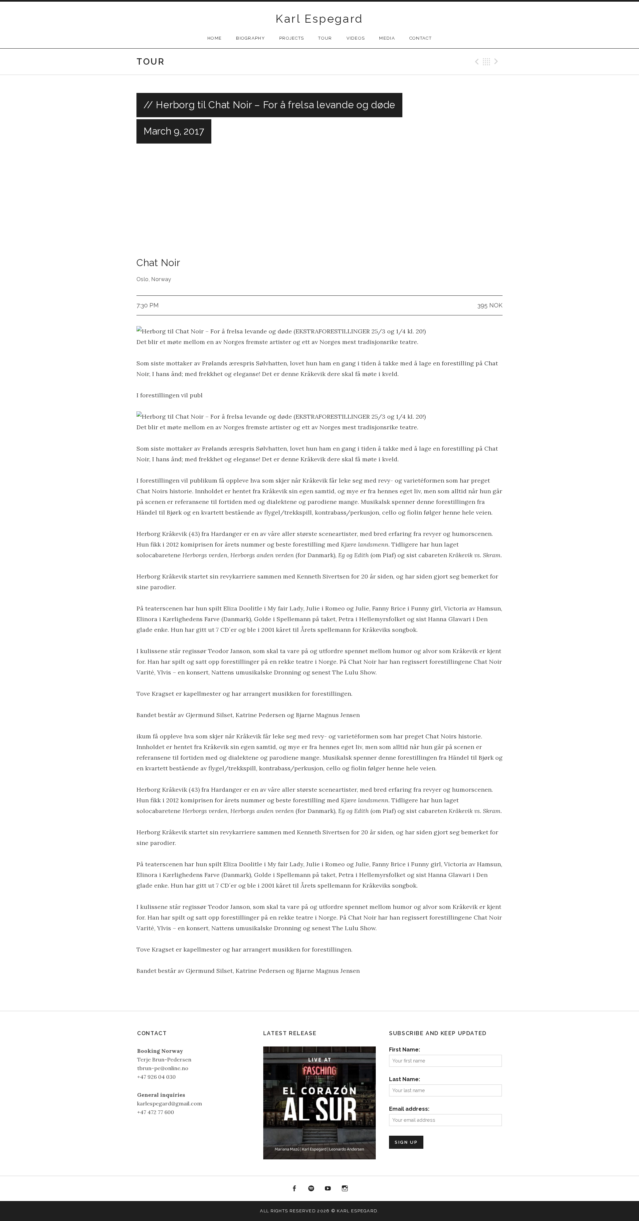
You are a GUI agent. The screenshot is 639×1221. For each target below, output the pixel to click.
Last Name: (404, 1079)
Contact (420, 38)
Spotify (311, 1189)
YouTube (328, 1189)
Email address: (409, 1109)
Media (387, 38)
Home (214, 38)
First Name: (404, 1049)
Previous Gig (476, 61)
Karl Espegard (319, 18)
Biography (250, 38)
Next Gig (497, 61)
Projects (291, 38)
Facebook (294, 1189)
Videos (355, 38)
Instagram (345, 1189)
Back (486, 61)
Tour (325, 38)
